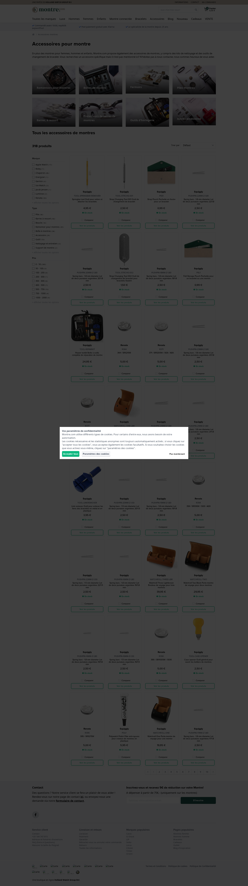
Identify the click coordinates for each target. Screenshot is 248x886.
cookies (108, 434)
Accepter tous (70, 453)
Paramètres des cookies (96, 453)
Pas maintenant (177, 453)
